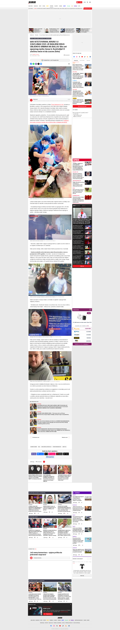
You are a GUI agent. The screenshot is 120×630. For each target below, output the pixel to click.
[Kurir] (32, 2)
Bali (39, 446)
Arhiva (63, 622)
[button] (66, 55)
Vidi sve (82, 266)
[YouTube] (82, 56)
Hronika (36, 34)
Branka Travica (36, 54)
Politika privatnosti (69, 622)
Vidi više (82, 575)
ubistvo (64, 446)
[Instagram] (76, 56)
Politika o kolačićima (57, 622)
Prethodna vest (35, 437)
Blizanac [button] (79, 561)
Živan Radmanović (57, 446)
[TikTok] (84, 56)
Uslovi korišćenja (76, 622)
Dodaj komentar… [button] (38, 558)
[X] (79, 56)
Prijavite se (48, 614)
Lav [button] (84, 561)
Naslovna (32, 34)
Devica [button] (87, 561)
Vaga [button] (90, 561)
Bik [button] (76, 561)
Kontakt (46, 622)
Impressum (51, 622)
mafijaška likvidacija (46, 446)
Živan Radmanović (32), (57, 104)
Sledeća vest (65, 437)
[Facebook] (74, 56)
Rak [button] (82, 561)
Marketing (42, 622)
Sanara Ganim (33, 446)
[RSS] (87, 56)
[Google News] (90, 56)
